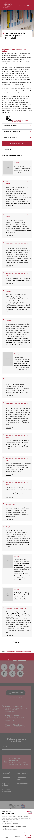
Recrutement (22, 773)
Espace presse (5, 784)
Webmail (6, 773)
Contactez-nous (17, 692)
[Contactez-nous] (19, 5)
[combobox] (17, 126)
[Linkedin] (20, 667)
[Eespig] (23, 807)
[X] (20, 673)
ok (29, 746)
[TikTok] (12, 667)
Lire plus (8, 235)
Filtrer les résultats (17, 143)
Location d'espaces (6, 790)
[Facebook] (4, 673)
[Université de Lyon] (14, 807)
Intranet (6, 778)
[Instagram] (4, 667)
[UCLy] (7, 5)
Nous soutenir (22, 784)
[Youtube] (12, 673)
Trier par (5, 155)
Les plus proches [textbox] (14, 155)
